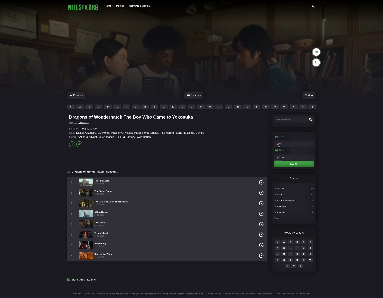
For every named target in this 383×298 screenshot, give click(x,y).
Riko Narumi (167, 132)
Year (281, 136)
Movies (120, 6)
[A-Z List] (293, 157)
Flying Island (101, 233)
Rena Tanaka (150, 132)
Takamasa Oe (88, 128)
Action (279, 194)
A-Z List (280, 188)
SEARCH (293, 164)
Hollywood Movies (139, 6)
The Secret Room (103, 191)
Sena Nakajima (185, 132)
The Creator (100, 222)
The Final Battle (102, 181)
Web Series (144, 136)
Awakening (100, 243)
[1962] (293, 146)
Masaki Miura (133, 132)
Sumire (200, 132)
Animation (108, 136)
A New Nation (101, 212)
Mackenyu (117, 132)
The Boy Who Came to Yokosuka (111, 202)
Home (108, 6)
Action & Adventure (89, 136)
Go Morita (104, 132)
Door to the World (103, 254)
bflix (278, 218)
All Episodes (83, 123)
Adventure (281, 206)
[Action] (293, 160)
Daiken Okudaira (86, 132)
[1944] (293, 144)
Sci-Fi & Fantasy (125, 136)
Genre (282, 150)
